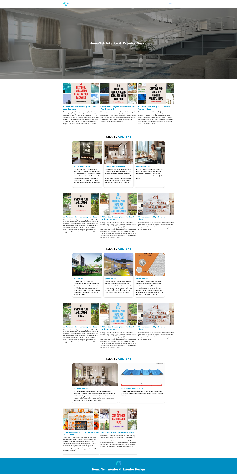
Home (170, 4)
